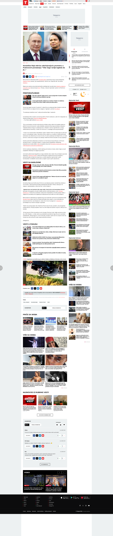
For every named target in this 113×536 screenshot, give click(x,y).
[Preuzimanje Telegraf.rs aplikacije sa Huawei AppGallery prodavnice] (85, 497)
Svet (27, 62)
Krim (39, 87)
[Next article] (111, 268)
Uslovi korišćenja (62, 297)
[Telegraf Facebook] (80, 505)
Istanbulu (59, 200)
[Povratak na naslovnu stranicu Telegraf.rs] (25, 2)
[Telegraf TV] (89, 505)
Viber (26, 293)
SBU (38, 144)
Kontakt (54, 511)
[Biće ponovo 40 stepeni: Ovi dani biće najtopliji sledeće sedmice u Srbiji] (27, 249)
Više (84, 3)
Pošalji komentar (56, 307)
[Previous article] (1, 268)
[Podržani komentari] (60, 425)
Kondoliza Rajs (42, 79)
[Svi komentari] (57, 425)
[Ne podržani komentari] (64, 425)
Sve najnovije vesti (79, 85)
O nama (24, 511)
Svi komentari (45, 464)
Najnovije (74, 100)
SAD (48, 302)
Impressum (34, 511)
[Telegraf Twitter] (83, 505)
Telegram (30, 293)
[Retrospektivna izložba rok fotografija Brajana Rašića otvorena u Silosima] (72, 278)
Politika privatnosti (48, 511)
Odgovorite (28, 435)
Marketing (29, 511)
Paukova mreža (32, 155)
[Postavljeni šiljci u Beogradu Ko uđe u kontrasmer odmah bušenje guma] (34, 480)
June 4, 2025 (39, 120)
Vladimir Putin (26, 81)
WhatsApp (62, 292)
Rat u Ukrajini (26, 302)
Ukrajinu (25, 82)
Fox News (57, 109)
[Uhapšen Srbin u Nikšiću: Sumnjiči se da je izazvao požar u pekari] (76, 28)
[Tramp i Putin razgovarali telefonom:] (27, 178)
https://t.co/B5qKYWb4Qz (40, 118)
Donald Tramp (26, 199)
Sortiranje (58, 422)
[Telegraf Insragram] (86, 505)
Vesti (24, 62)
